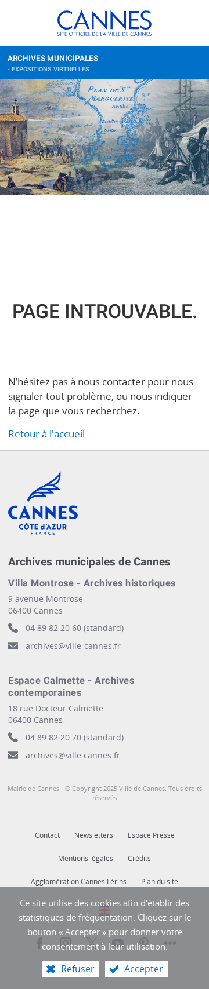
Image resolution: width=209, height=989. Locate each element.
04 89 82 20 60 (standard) (75, 627)
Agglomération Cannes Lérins (79, 881)
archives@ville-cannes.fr (73, 645)
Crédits (139, 858)
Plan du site (159, 881)
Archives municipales (53, 63)
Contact (47, 835)
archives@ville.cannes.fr (73, 755)
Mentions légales (85, 858)
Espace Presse (151, 835)
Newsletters (93, 835)
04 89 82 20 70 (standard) (75, 737)
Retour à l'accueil (46, 433)
